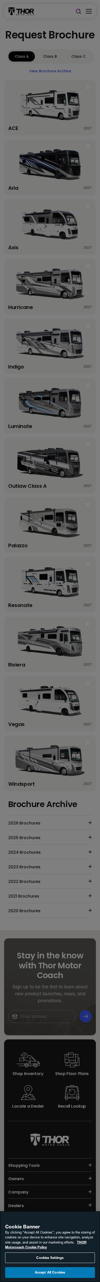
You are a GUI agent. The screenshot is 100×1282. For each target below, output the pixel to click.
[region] (50, 1246)
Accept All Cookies (50, 1272)
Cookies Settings (50, 1258)
